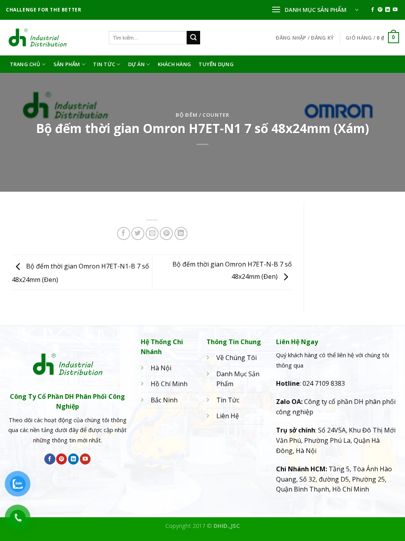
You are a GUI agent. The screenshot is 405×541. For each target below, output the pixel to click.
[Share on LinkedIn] (180, 233)
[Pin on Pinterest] (166, 233)
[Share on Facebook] (123, 233)
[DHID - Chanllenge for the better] (51, 37)
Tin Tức (104, 64)
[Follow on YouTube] (395, 10)
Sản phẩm (66, 64)
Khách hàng (174, 64)
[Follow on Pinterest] (380, 10)
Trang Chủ (25, 64)
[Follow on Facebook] (372, 10)
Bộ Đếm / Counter (202, 114)
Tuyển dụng (216, 64)
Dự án (136, 64)
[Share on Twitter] (137, 233)
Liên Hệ (227, 415)
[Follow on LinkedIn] (387, 10)
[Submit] (193, 37)
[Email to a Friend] (152, 233)
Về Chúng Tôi (236, 357)
